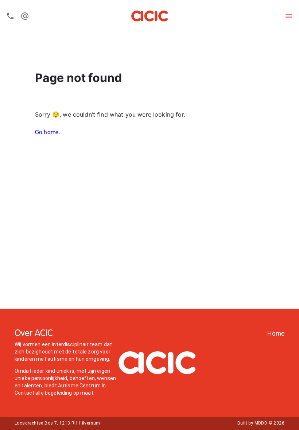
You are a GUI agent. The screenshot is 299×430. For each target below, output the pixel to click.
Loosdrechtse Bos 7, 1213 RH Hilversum (57, 423)
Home (275, 334)
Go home (46, 133)
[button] (275, 334)
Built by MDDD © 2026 (260, 423)
